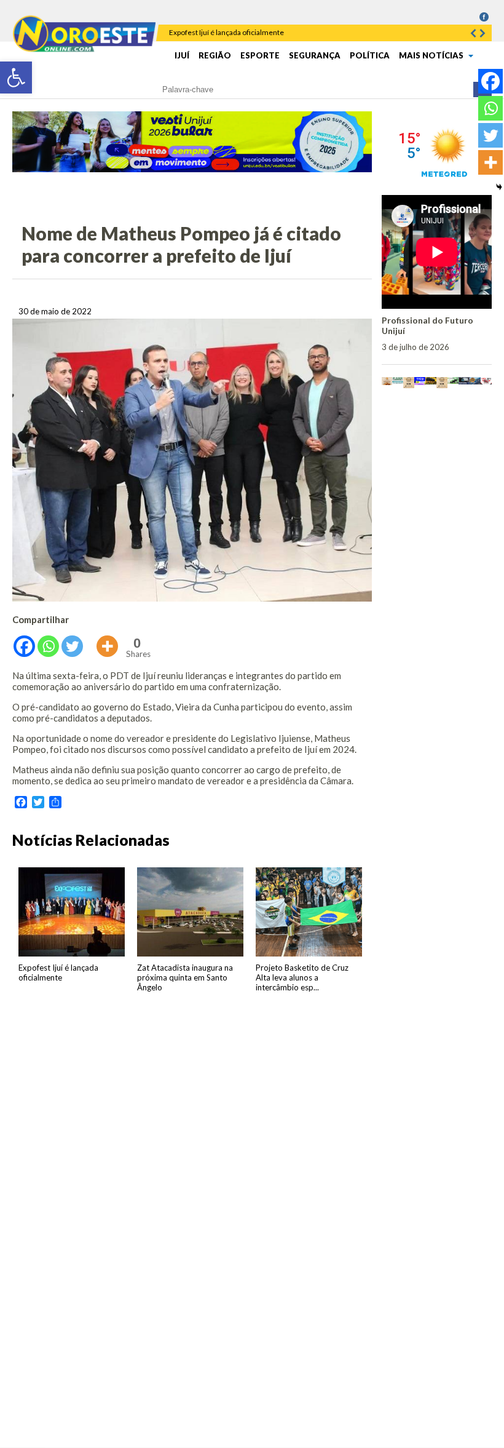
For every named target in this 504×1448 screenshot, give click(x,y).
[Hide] (499, 187)
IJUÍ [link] (182, 55)
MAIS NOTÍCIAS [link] (432, 55)
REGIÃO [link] (215, 55)
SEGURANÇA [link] (315, 55)
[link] (16, 77)
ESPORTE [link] (260, 55)
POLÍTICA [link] (370, 55)
